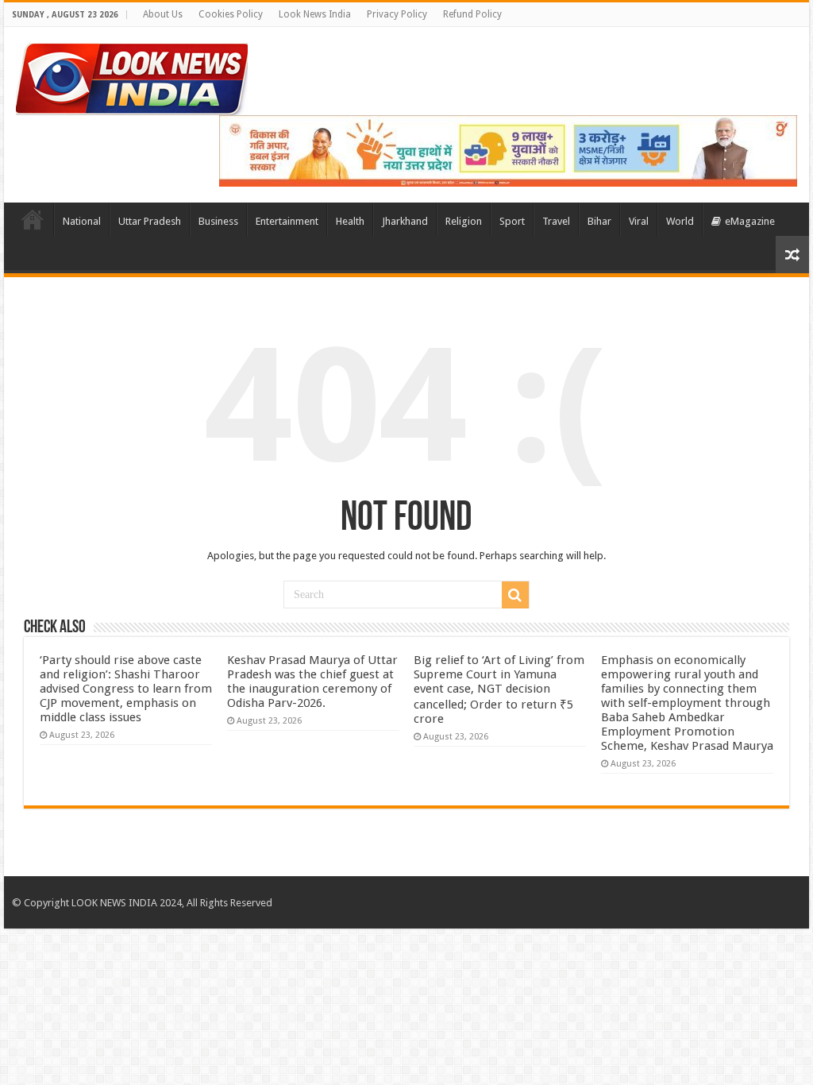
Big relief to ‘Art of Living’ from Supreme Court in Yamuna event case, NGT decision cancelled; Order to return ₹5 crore (499, 689)
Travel (556, 221)
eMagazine (750, 221)
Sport (512, 221)
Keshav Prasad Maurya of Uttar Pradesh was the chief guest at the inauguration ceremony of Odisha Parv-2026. (312, 681)
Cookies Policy (230, 14)
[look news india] (132, 76)
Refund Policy (472, 14)
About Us (163, 14)
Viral (639, 221)
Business (218, 221)
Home (32, 219)
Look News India (315, 14)
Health (350, 221)
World (680, 221)
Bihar (599, 221)
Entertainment (287, 221)
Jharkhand (405, 221)
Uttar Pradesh (149, 221)
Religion (463, 221)
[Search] (515, 594)
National (82, 221)
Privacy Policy (397, 14)
